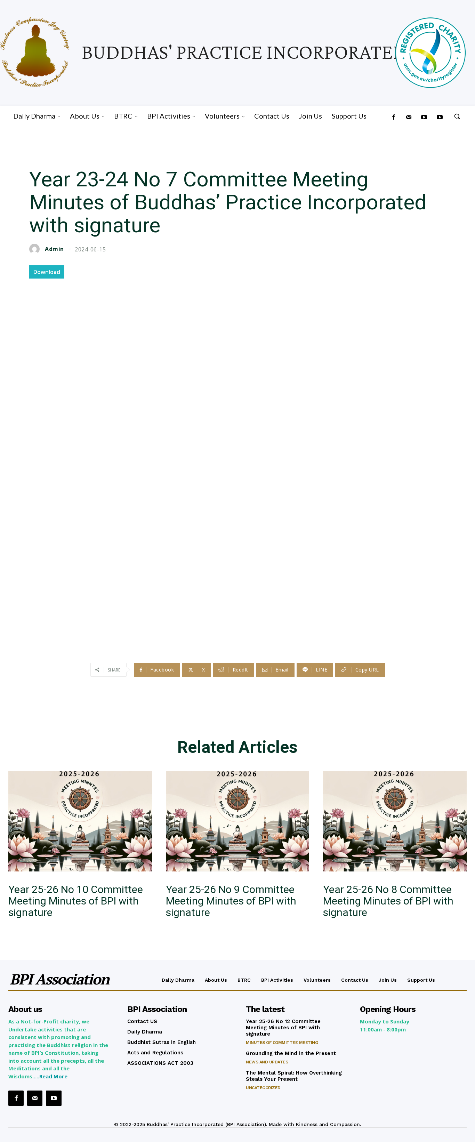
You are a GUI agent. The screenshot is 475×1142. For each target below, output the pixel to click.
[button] (457, 116)
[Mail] (409, 117)
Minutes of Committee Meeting (282, 1042)
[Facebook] (393, 117)
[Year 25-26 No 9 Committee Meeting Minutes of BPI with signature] (237, 821)
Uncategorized (263, 1087)
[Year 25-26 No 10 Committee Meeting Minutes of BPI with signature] (80, 821)
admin (54, 249)
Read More (53, 1076)
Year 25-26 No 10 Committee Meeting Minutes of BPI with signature (75, 900)
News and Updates (267, 1062)
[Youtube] (439, 117)
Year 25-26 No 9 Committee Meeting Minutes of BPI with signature (231, 900)
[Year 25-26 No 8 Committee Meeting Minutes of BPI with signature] (395, 821)
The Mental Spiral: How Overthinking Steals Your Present (294, 1076)
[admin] (36, 249)
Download (46, 272)
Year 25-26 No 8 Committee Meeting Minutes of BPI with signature (388, 900)
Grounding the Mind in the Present (291, 1053)
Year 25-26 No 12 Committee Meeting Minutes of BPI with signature (283, 1027)
